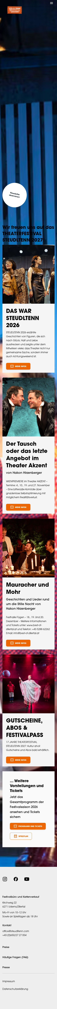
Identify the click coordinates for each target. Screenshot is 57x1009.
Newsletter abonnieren (14, 195)
